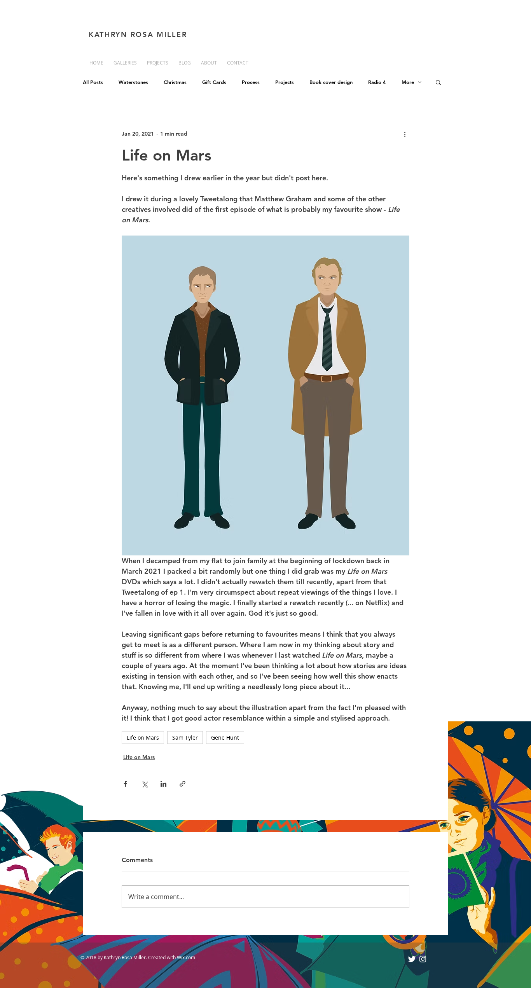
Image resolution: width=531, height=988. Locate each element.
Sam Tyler (185, 737)
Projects (284, 82)
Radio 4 (377, 82)
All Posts (93, 82)
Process (251, 82)
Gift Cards (214, 82)
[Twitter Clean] (411, 959)
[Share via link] (182, 783)
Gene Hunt (225, 737)
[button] (438, 82)
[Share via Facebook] (125, 783)
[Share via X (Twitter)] (144, 783)
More (408, 82)
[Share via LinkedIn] (163, 783)
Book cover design (331, 82)
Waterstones (133, 82)
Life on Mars (143, 737)
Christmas (175, 82)
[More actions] (404, 133)
